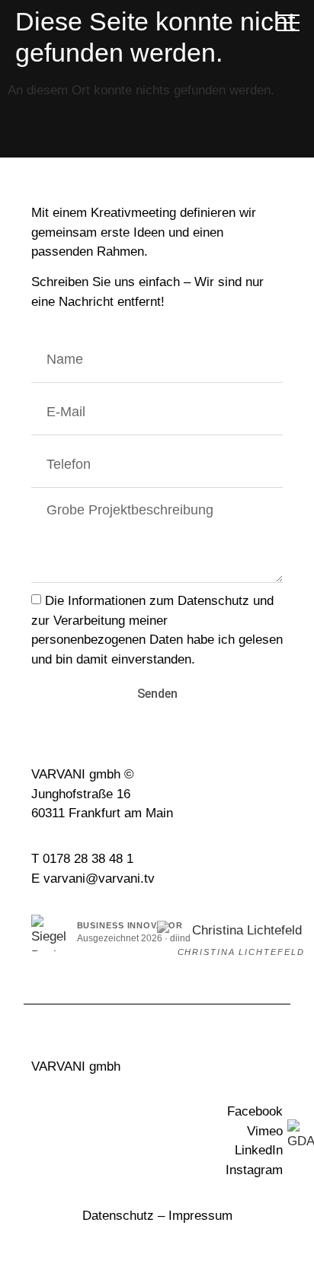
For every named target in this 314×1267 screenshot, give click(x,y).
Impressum (200, 1215)
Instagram (254, 1170)
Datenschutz (118, 1215)
